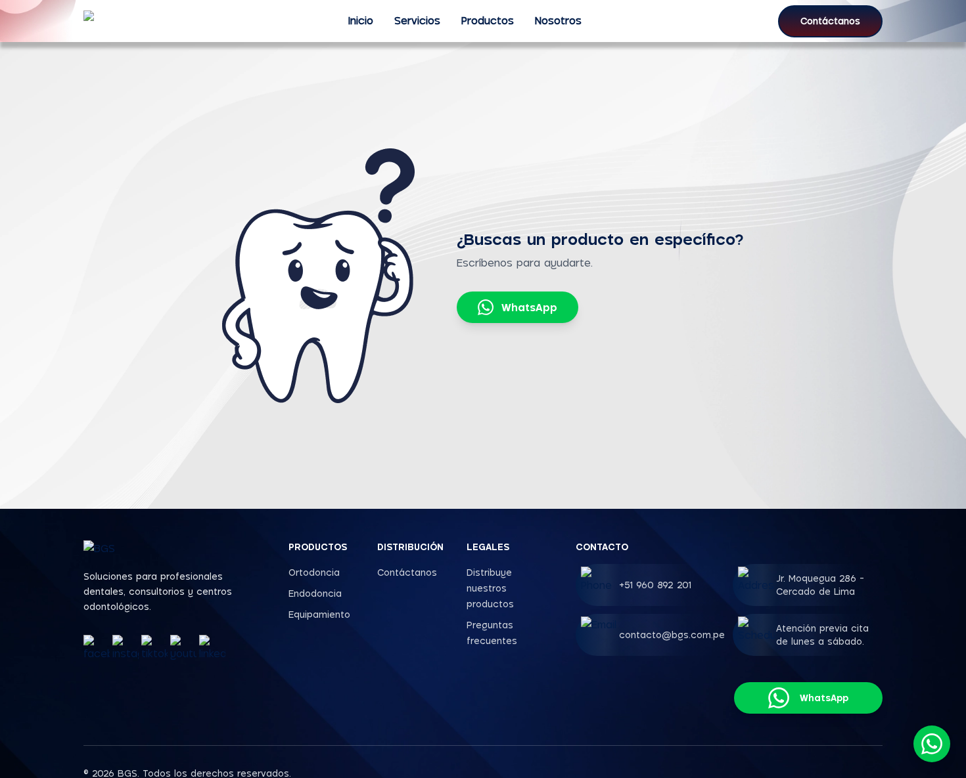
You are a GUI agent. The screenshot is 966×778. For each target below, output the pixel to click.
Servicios (417, 20)
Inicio (360, 20)
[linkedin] (212, 648)
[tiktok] (154, 648)
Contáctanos (830, 21)
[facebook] (96, 648)
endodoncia (315, 593)
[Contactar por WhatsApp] (931, 743)
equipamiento (319, 614)
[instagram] (125, 648)
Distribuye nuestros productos (490, 588)
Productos (487, 20)
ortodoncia (314, 572)
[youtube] (183, 648)
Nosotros (558, 20)
